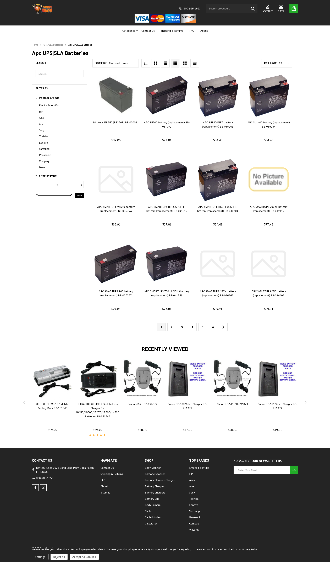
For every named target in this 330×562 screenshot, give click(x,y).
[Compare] (48, 403)
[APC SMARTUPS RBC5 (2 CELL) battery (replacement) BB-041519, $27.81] (167, 179)
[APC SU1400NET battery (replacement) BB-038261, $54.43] (218, 95)
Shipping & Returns (172, 30)
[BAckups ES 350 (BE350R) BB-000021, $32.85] (116, 95)
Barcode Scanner (155, 474)
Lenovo (43, 142)
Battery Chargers (155, 492)
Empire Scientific (49, 105)
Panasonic (45, 155)
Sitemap (105, 492)
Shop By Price (48, 175)
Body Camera (153, 505)
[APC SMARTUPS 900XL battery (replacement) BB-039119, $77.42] (268, 179)
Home (35, 44)
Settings (40, 557)
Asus (42, 117)
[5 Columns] (185, 63)
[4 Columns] (175, 63)
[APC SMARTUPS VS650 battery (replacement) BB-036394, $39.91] (116, 179)
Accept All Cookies (84, 557)
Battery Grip (152, 498)
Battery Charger (154, 486)
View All (194, 529)
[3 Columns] (165, 63)
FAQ (191, 30)
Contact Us (148, 30)
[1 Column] (145, 63)
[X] (43, 487)
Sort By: (101, 63)
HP (41, 111)
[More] (136, 30)
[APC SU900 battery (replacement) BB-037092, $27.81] (167, 95)
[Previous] (24, 402)
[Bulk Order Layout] (194, 63)
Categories (128, 30)
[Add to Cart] (115, 121)
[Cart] (293, 8)
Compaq (44, 161)
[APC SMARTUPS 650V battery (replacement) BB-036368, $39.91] (218, 263)
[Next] (223, 327)
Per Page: (270, 63)
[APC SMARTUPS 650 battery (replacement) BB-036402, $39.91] (268, 263)
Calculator (151, 523)
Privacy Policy (249, 549)
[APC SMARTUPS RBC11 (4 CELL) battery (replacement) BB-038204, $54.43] (218, 179)
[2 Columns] (155, 63)
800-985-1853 (44, 478)
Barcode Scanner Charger (160, 480)
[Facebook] (35, 487)
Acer (42, 124)
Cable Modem (153, 517)
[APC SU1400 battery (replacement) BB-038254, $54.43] (268, 95)
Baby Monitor (153, 467)
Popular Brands (49, 97)
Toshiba (43, 136)
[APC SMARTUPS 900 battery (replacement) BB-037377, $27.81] (116, 263)
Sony (42, 130)
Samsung (44, 148)
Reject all (59, 557)
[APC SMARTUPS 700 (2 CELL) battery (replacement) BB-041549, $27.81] (167, 263)
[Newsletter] (294, 470)
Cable (148, 511)
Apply (79, 195)
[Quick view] (123, 121)
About (204, 30)
